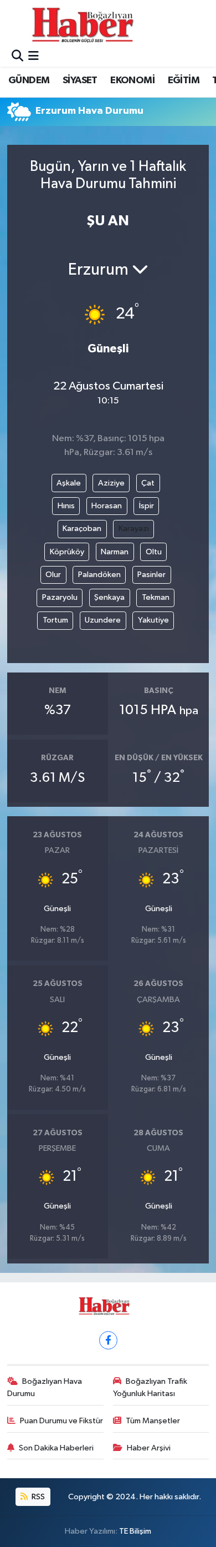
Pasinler (151, 574)
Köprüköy (67, 552)
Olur (53, 574)
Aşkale (68, 483)
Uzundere (103, 620)
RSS (37, 1497)
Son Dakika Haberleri (56, 1448)
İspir (146, 506)
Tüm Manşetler (153, 1421)
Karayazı (134, 528)
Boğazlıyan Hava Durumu (45, 1387)
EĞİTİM (183, 80)
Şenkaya (109, 597)
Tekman (155, 597)
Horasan (106, 506)
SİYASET (80, 80)
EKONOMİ (132, 80)
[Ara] (17, 57)
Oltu (154, 552)
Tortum (55, 620)
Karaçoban (82, 528)
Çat (148, 483)
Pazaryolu (60, 597)
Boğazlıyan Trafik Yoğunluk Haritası (150, 1387)
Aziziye (111, 483)
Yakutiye (153, 620)
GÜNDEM (28, 80)
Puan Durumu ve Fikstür (61, 1421)
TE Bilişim (135, 1531)
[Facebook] (108, 1340)
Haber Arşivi (149, 1448)
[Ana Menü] (33, 57)
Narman (114, 552)
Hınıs (66, 506)
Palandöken (99, 574)
